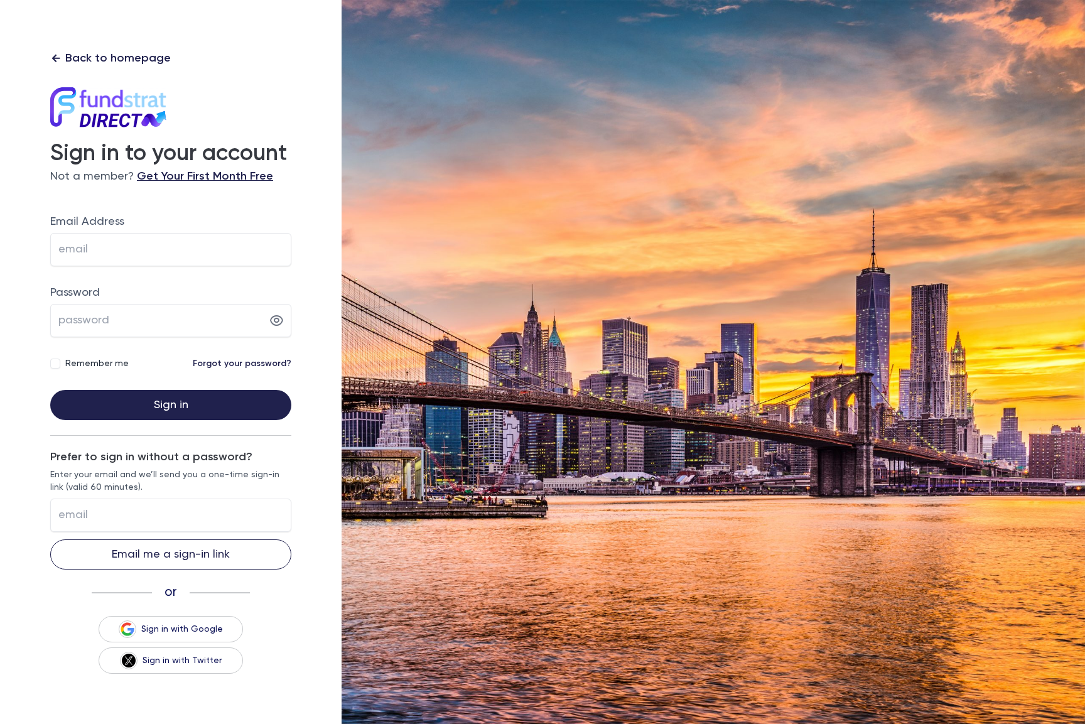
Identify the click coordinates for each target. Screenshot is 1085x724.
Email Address (87, 221)
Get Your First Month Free (205, 176)
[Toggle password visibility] (276, 321)
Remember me (97, 363)
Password (75, 292)
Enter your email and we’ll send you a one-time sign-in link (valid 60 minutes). (164, 481)
